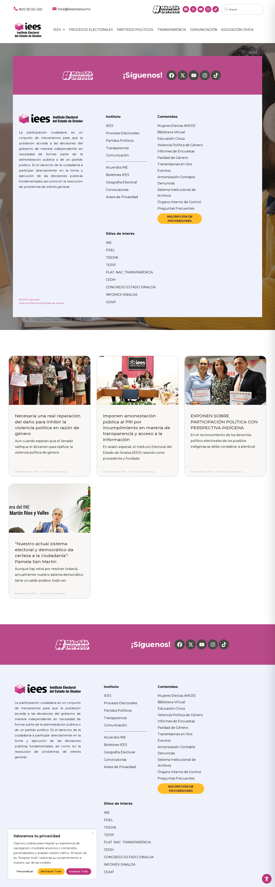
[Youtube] (200, 9)
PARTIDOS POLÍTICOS (135, 30)
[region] (52, 854)
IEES (57, 30)
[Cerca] (92, 832)
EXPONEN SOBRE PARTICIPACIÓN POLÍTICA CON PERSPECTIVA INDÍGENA (224, 421)
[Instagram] (208, 9)
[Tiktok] (215, 9)
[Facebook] (186, 9)
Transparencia (171, 30)
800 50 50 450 (30, 9)
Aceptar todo (78, 871)
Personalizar (25, 871)
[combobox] (242, 9)
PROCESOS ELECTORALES (91, 30)
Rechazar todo (51, 871)
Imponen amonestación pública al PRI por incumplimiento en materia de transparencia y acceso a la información (136, 427)
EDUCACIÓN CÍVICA (237, 30)
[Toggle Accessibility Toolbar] (267, 879)
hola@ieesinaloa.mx (74, 9)
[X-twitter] (193, 9)
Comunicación (203, 30)
